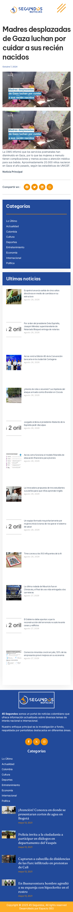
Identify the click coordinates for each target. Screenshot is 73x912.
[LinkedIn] (44, 741)
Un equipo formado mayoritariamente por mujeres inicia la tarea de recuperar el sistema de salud (45, 523)
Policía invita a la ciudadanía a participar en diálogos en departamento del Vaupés (40, 838)
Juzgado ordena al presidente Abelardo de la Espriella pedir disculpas (44, 423)
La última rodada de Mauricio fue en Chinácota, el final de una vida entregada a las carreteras (45, 589)
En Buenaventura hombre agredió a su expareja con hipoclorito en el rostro (43, 887)
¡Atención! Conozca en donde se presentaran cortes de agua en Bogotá (42, 814)
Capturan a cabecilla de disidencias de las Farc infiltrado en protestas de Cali (44, 863)
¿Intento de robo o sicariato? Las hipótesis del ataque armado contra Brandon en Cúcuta (44, 390)
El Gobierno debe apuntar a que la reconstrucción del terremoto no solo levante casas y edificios (44, 622)
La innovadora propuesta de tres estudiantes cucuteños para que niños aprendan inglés (44, 489)
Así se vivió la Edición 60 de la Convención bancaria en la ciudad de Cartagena (43, 358)
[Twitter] (36, 741)
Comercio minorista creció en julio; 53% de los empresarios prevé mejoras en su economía (45, 654)
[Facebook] (28, 741)
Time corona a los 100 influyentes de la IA (43, 553)
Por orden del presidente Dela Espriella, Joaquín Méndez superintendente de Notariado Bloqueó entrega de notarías (42, 326)
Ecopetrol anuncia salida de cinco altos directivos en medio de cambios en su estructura (41, 293)
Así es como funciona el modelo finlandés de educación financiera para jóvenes (44, 456)
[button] (27, 187)
